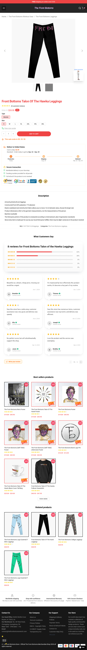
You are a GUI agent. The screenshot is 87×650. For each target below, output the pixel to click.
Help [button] (83, 647)
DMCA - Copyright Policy (38, 626)
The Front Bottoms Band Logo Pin (69, 448)
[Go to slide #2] (49, 87)
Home (4, 17)
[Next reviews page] (81, 362)
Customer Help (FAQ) (56, 632)
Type (3, 114)
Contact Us (53, 629)
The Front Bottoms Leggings (46, 17)
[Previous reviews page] (70, 362)
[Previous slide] (5, 51)
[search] (80, 8)
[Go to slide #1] (38, 87)
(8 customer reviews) (18, 106)
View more (43, 499)
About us (33, 617)
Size (3, 120)
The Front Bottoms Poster (66, 409)
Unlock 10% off (4, 640)
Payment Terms (54, 623)
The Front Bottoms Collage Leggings (70, 539)
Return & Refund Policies (57, 626)
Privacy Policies (35, 623)
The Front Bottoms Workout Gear (21, 17)
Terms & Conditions (36, 620)
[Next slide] (82, 51)
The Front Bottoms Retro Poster (14, 409)
